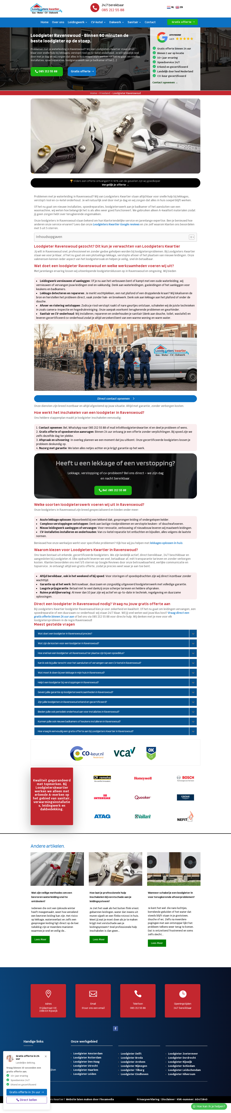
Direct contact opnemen (113, 398)
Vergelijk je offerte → (115, 184)
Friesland (104, 93)
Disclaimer (168, 1099)
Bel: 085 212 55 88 (114, 490)
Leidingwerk (76, 22)
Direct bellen (28, 1100)
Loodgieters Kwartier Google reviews (116, 224)
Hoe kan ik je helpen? (211, 1106)
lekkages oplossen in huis (166, 543)
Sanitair (133, 22)
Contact (150, 22)
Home (45, 22)
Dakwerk (115, 22)
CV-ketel (97, 22)
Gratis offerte (182, 22)
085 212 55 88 (48, 71)
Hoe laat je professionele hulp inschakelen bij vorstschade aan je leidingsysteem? (110, 897)
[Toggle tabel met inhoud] (190, 237)
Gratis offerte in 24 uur (24, 1092)
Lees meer (40, 939)
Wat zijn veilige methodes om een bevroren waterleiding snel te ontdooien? (51, 897)
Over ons (58, 22)
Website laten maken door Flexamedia (90, 1099)
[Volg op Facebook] (115, 1028)
